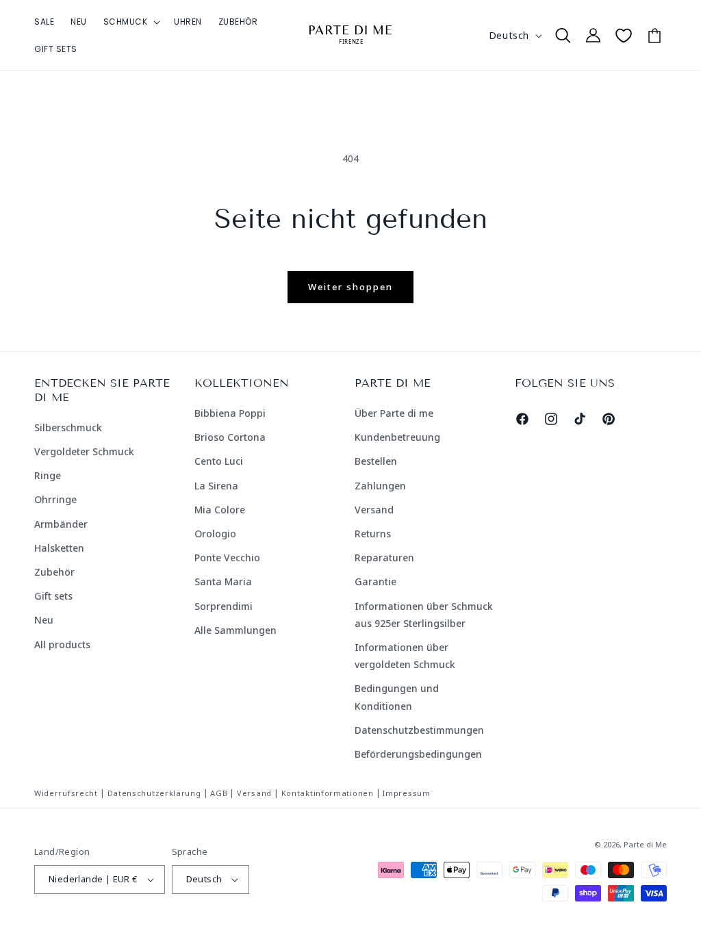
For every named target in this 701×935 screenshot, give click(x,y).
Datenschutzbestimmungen (419, 730)
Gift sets (53, 595)
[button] (130, 22)
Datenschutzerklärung (154, 793)
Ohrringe (55, 499)
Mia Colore (219, 509)
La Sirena (216, 485)
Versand (374, 509)
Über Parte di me (394, 413)
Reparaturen (384, 557)
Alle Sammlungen (235, 630)
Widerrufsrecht (66, 793)
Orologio (215, 533)
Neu (43, 619)
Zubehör (54, 571)
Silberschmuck (68, 427)
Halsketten (59, 547)
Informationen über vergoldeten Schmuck (405, 656)
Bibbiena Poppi (230, 413)
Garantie (375, 581)
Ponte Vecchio (227, 557)
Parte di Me (645, 844)
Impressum (406, 793)
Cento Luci (218, 460)
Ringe (47, 475)
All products (62, 644)
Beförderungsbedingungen (418, 753)
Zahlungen (380, 485)
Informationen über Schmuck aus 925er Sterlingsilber (424, 615)
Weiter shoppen (350, 287)
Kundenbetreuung (397, 437)
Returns (373, 533)
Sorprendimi (223, 606)
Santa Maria (223, 581)
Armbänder (61, 523)
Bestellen (376, 460)
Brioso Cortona (230, 437)
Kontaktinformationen (327, 793)
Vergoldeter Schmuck (84, 451)
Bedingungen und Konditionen (397, 697)
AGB (218, 793)
